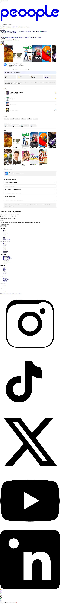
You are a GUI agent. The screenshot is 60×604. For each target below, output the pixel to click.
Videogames (23, 26)
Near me (39, 37)
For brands (15, 39)
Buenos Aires (5, 251)
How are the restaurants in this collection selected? (30, 200)
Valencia (4, 245)
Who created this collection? (30, 186)
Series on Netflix (6, 260)
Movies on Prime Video (7, 258)
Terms (4, 291)
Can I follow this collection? (30, 196)
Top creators (3, 39)
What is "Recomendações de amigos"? (30, 182)
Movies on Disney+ (6, 259)
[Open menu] (0, 2)
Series (6, 26)
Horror (4, 271)
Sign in (6, 32)
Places (28, 26)
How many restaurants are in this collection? (30, 189)
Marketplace (43, 31)
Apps (38, 31)
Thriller (4, 269)
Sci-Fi (4, 270)
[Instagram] (30, 352)
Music (15, 26)
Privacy (4, 290)
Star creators (5, 278)
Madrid (4, 243)
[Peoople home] (30, 23)
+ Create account (10, 32)
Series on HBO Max (6, 261)
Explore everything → (7, 239)
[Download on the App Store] (6, 293)
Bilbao (4, 247)
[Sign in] (15, 32)
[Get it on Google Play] (16, 293)
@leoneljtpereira (11, 65)
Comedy (4, 268)
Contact (2, 42)
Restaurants (11, 26)
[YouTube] (30, 529)
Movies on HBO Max (7, 257)
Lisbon (4, 248)
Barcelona (5, 244)
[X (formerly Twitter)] (30, 470)
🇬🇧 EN (4, 44)
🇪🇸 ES (1, 44)
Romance (4, 272)
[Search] (14, 32)
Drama (4, 267)
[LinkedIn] (30, 588)
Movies (3, 26)
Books (19, 26)
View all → (5, 252)
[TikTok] (30, 411)
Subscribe (13, 216)
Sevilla (4, 246)
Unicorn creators (6, 279)
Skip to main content (4, 0)
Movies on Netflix (6, 256)
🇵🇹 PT (7, 44)
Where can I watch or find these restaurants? (30, 193)
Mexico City (5, 250)
